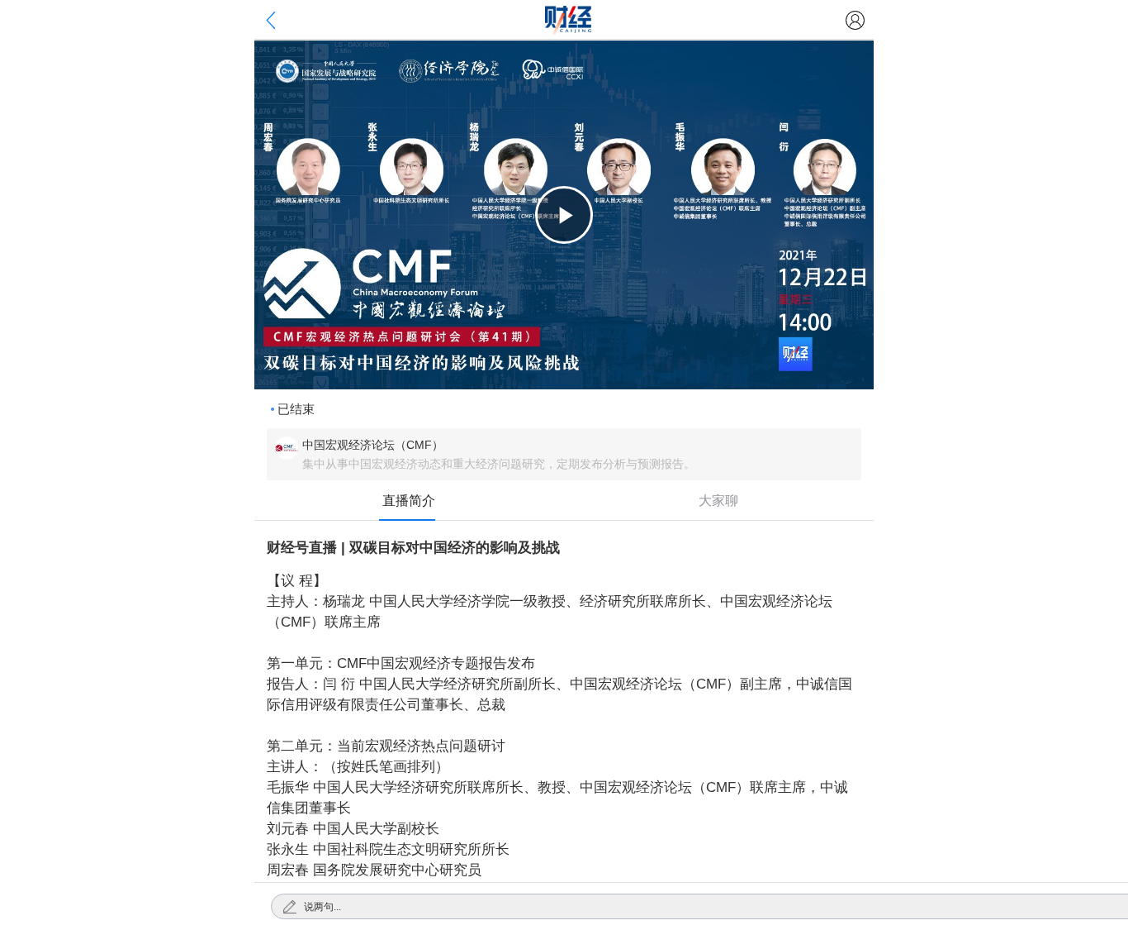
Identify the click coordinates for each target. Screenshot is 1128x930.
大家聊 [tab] (718, 501)
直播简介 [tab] (408, 501)
